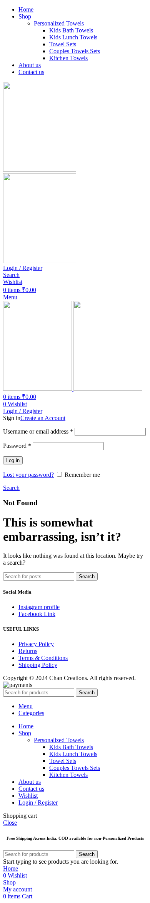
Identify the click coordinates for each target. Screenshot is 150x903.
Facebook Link (36, 614)
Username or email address (38, 431)
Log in (13, 460)
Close (10, 822)
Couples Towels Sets (74, 51)
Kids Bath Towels (71, 30)
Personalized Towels (59, 23)
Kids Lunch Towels (73, 37)
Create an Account (42, 418)
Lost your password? (28, 474)
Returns (27, 651)
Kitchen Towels (68, 58)
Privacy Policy (36, 644)
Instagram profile (39, 607)
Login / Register (38, 802)
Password (17, 445)
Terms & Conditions (43, 658)
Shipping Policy (37, 665)
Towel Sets (62, 44)
